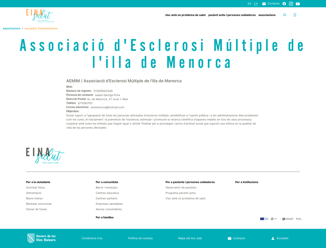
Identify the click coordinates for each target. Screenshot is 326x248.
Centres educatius (107, 193)
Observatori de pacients (181, 187)
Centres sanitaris (106, 198)
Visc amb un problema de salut (185, 198)
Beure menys (34, 198)
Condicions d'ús (92, 238)
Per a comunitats (107, 182)
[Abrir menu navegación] (295, 15)
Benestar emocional (38, 203)
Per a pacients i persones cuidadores (190, 182)
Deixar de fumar (36, 209)
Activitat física (35, 187)
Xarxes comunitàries (109, 209)
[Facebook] (284, 3)
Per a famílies (105, 217)
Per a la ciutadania (38, 182)
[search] (284, 15)
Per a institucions (246, 182)
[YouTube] (298, 3)
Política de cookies (140, 238)
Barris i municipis (106, 187)
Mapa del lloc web (190, 238)
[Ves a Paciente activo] (49, 16)
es (249, 3)
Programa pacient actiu (181, 193)
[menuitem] (185, 15)
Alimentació (33, 193)
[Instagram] (291, 3)
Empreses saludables (109, 203)
